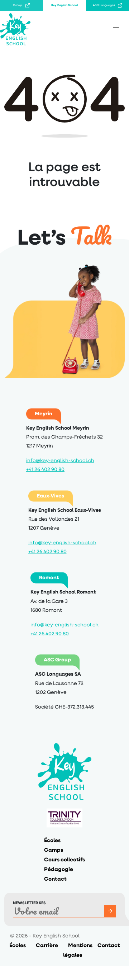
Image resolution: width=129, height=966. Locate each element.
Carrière (47, 946)
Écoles (52, 841)
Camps (53, 850)
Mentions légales (77, 950)
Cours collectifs (64, 860)
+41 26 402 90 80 (45, 469)
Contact (55, 879)
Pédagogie (58, 869)
